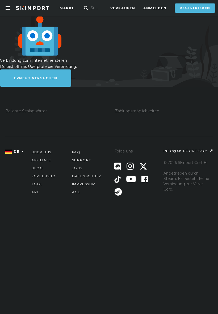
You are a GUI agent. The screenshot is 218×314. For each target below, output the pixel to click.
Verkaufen (122, 8)
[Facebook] (144, 179)
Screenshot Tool (44, 180)
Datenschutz (86, 176)
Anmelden (155, 8)
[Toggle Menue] (8, 8)
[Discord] (117, 166)
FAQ (76, 152)
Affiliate (41, 160)
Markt (67, 8)
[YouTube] (131, 179)
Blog (37, 168)
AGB (76, 192)
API (34, 192)
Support (81, 160)
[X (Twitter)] (143, 166)
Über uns (41, 152)
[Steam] (118, 192)
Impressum (83, 184)
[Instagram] (130, 166)
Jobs (77, 168)
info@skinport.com (186, 151)
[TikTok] (117, 179)
